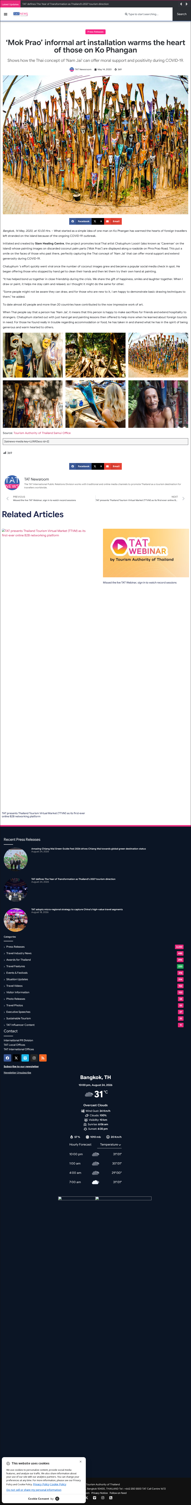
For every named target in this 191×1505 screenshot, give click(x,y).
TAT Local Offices (14, 1044)
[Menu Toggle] (5, 14)
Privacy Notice (99, 1493)
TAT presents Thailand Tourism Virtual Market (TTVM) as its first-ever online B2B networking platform (43, 815)
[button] (181, 4)
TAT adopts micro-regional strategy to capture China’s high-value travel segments (77, 909)
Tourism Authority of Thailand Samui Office (42, 433)
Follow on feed (118, 1493)
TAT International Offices (19, 1049)
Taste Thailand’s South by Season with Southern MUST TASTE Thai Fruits (63, 4)
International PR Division (18, 1040)
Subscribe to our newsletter (21, 1066)
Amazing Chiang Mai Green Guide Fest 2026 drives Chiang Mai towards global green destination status (88, 848)
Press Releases (95, 31)
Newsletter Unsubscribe (17, 1072)
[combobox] (146, 14)
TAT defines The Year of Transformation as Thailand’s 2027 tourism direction (73, 879)
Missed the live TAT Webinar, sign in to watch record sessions (140, 582)
